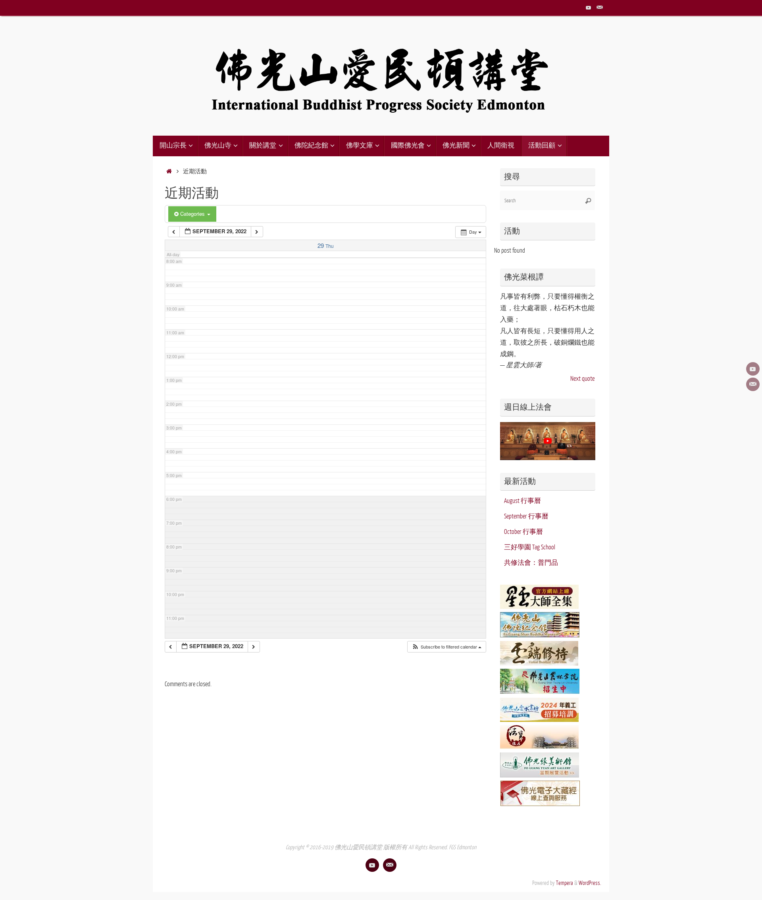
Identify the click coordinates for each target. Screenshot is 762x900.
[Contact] (599, 7)
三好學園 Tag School (529, 547)
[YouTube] (588, 7)
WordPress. (590, 883)
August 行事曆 (522, 501)
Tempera (564, 883)
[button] (446, 646)
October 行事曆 (523, 531)
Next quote (582, 378)
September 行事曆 (526, 516)
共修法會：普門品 (531, 562)
